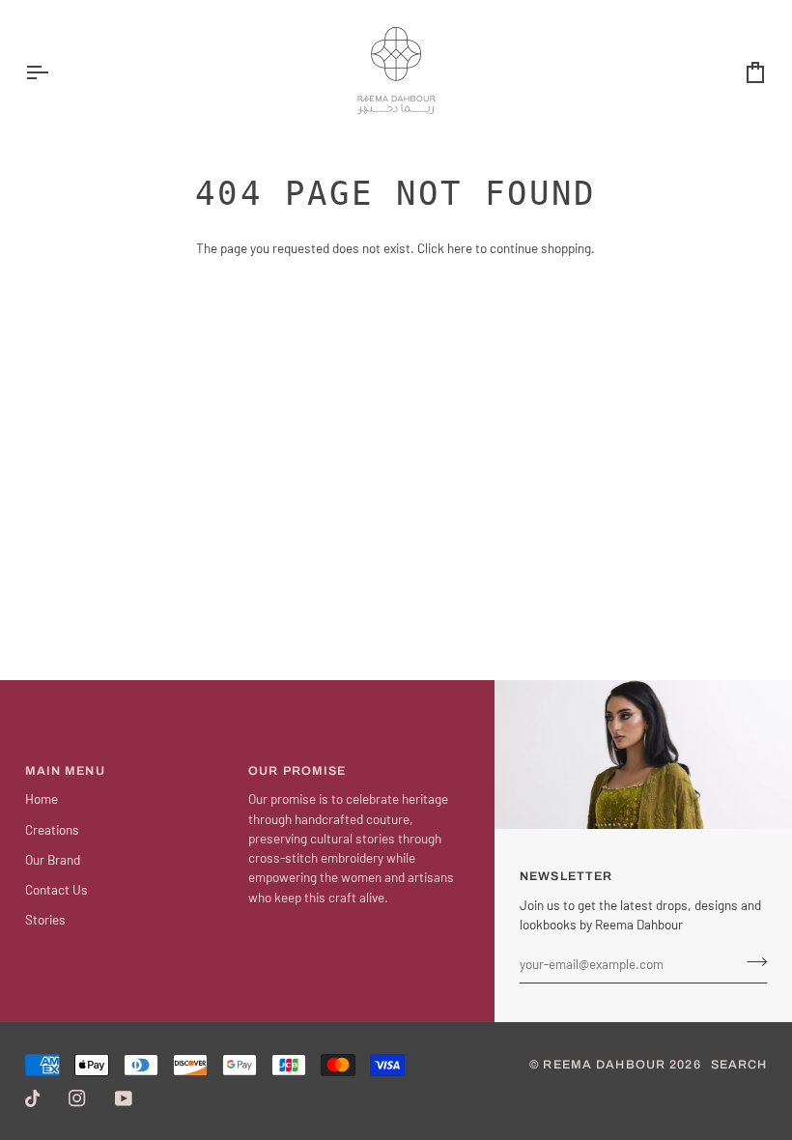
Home (41, 798)
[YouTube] (123, 1098)
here (459, 248)
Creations (52, 829)
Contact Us (56, 889)
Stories (45, 919)
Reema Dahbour (604, 1064)
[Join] (751, 961)
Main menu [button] (65, 771)
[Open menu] (54, 72)
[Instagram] (77, 1098)
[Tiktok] (33, 1098)
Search (739, 1064)
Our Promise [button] (297, 771)
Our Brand (52, 859)
